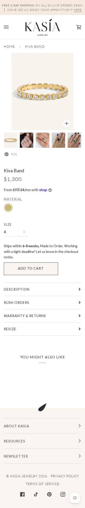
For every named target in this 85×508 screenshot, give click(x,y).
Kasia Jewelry (24, 476)
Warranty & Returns (25, 316)
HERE (78, 10)
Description (17, 289)
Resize (10, 329)
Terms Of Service (42, 484)
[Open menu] (11, 27)
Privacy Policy (65, 476)
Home (9, 46)
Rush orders (16, 303)
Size (8, 225)
